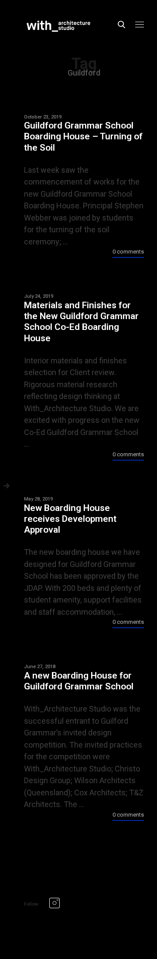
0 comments (128, 251)
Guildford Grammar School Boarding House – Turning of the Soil (83, 136)
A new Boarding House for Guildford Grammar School (78, 681)
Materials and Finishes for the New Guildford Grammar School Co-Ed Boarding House (81, 321)
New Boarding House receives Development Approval (70, 519)
